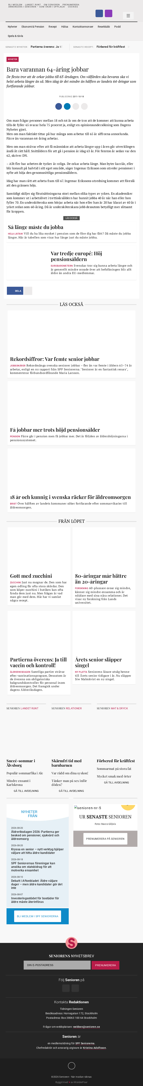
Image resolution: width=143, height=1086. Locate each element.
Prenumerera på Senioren (105, 838)
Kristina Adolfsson (94, 1047)
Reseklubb (104, 26)
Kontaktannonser (83, 26)
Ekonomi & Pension (33, 26)
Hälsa (64, 26)
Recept (53, 26)
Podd (117, 26)
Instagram (108, 13)
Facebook (99, 13)
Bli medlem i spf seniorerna (37, 916)
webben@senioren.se (86, 1026)
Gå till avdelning (26, 791)
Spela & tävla (15, 35)
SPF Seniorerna (85, 1043)
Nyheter (12, 26)
